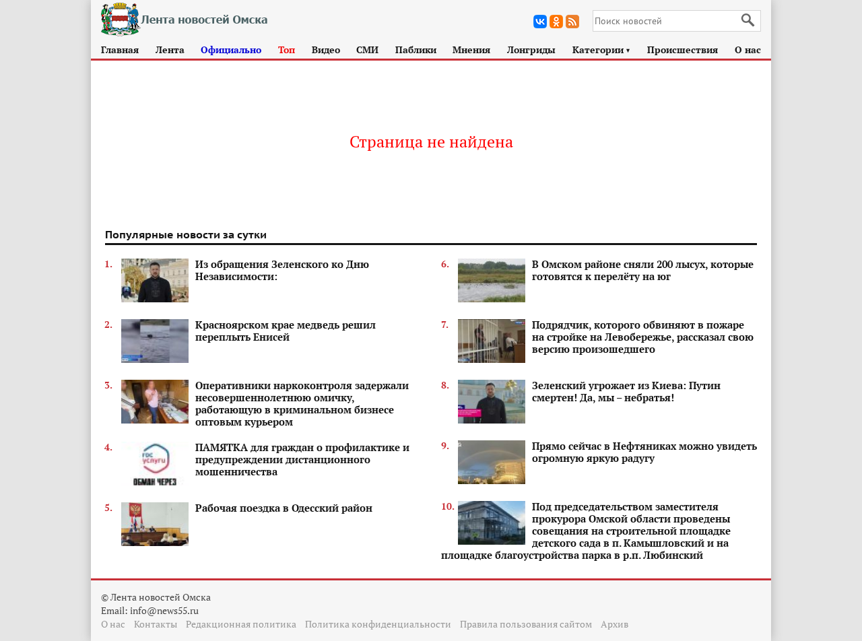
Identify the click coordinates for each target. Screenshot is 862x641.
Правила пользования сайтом (526, 623)
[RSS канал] (572, 21)
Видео (326, 49)
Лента (170, 49)
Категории (601, 49)
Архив (614, 623)
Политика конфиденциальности (378, 623)
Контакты (155, 623)
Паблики (415, 49)
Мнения (471, 49)
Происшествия (682, 49)
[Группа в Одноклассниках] (556, 21)
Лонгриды (531, 49)
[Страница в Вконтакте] (540, 21)
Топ (286, 49)
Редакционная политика (241, 623)
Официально (231, 49)
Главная (120, 49)
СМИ (367, 49)
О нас (748, 49)
